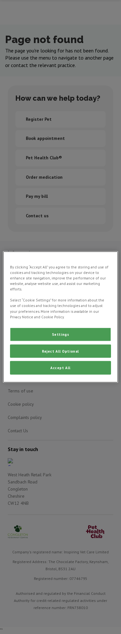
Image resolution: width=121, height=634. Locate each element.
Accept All (60, 367)
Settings (60, 334)
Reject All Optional (60, 350)
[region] (60, 317)
